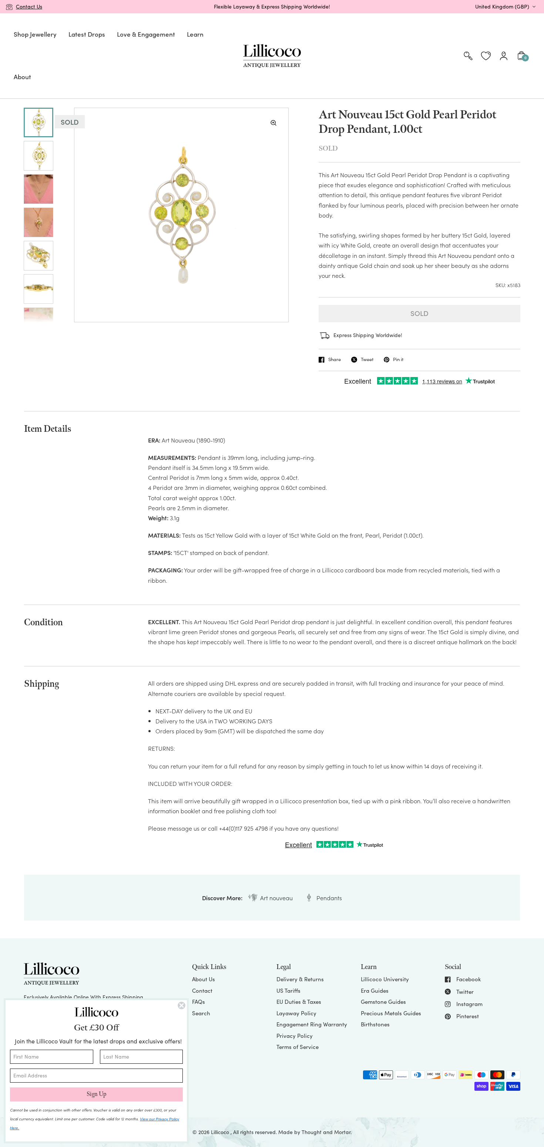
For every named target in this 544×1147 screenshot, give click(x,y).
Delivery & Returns (300, 979)
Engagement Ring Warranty (311, 1024)
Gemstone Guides (383, 1001)
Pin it (398, 360)
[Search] (468, 55)
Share (334, 360)
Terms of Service (297, 1046)
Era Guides (375, 990)
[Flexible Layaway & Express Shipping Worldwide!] (272, 6)
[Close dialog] (181, 1005)
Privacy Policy (294, 1035)
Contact (202, 990)
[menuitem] (35, 34)
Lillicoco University (385, 979)
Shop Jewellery (35, 34)
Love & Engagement (146, 34)
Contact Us (29, 6)
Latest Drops (86, 34)
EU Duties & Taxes (298, 1001)
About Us (203, 979)
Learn (195, 34)
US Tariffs (288, 990)
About (22, 76)
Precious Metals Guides (391, 1013)
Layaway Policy (296, 1013)
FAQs (198, 1001)
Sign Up (96, 1094)
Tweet (367, 360)
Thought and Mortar (326, 1132)
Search (201, 1013)
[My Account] (504, 55)
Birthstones (375, 1024)
